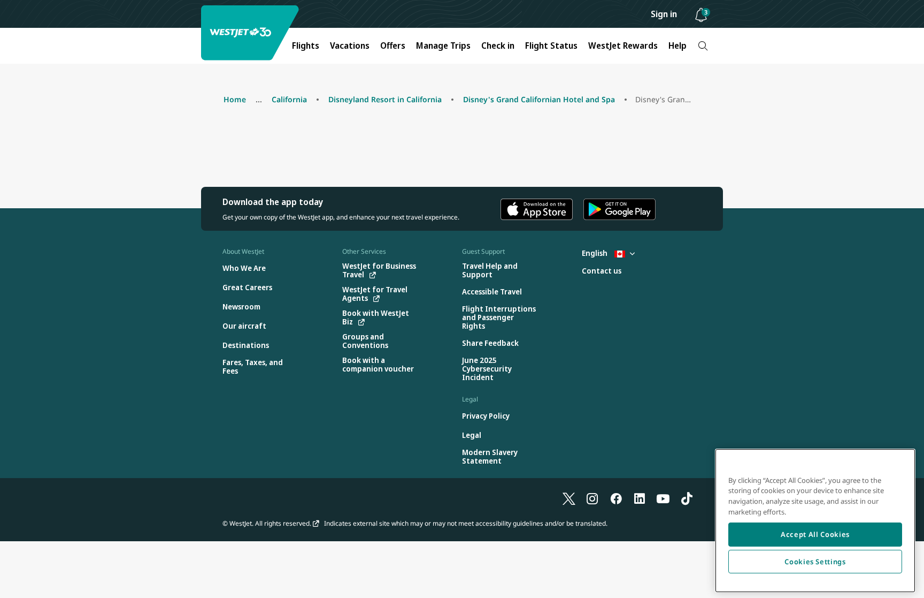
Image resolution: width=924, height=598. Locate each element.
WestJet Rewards (623, 45)
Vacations (349, 45)
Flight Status (551, 45)
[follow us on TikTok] (686, 498)
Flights (305, 45)
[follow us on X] (569, 498)
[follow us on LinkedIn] (639, 498)
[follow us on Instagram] (592, 498)
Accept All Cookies (815, 534)
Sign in (664, 14)
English (595, 253)
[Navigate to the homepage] (251, 32)
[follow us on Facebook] (616, 498)
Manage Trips (443, 45)
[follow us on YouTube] (663, 498)
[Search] (703, 46)
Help (677, 45)
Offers (392, 45)
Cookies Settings (815, 561)
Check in (497, 45)
